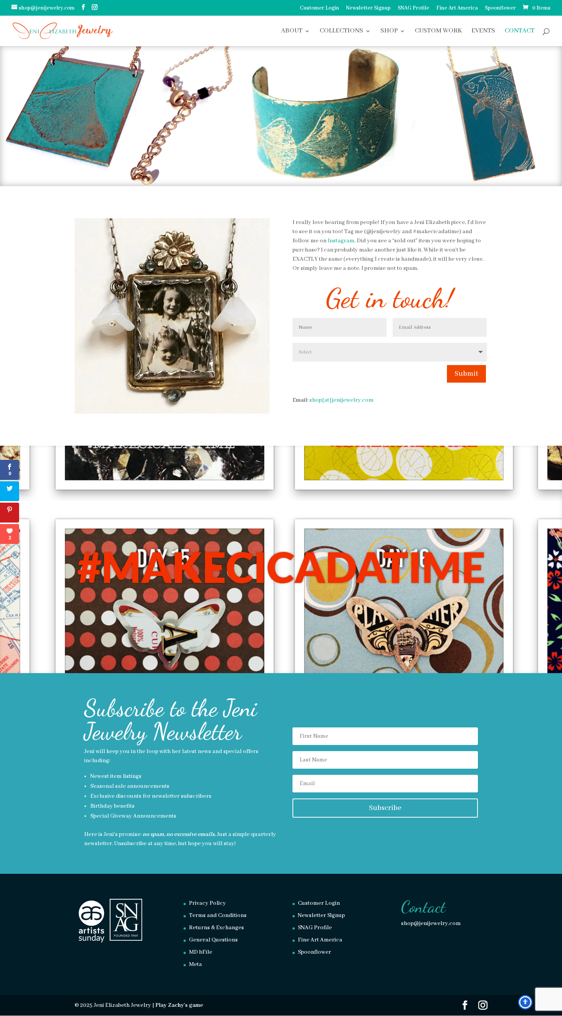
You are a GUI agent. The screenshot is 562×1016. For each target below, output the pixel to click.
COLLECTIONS (341, 31)
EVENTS (483, 31)
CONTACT (519, 31)
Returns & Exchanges (216, 927)
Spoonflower (500, 8)
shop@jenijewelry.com (431, 923)
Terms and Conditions (218, 915)
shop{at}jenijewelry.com (341, 400)
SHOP (389, 31)
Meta (195, 964)
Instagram (341, 240)
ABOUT (291, 31)
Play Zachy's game (179, 1005)
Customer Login (319, 8)
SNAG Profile (413, 8)
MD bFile (200, 952)
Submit (466, 373)
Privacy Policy (207, 903)
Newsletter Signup (368, 8)
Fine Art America (457, 8)
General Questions (213, 939)
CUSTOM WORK (438, 31)
